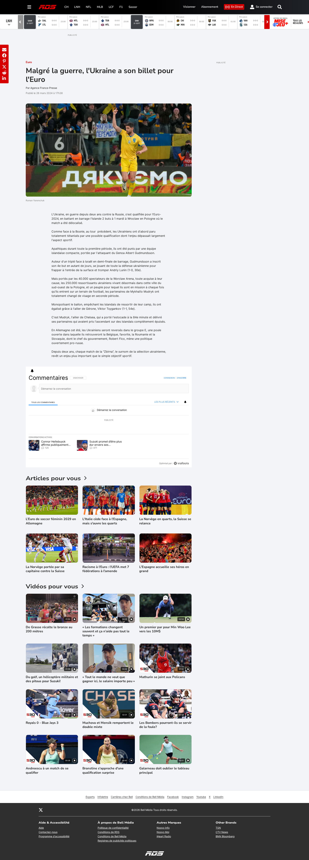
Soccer (133, 7)
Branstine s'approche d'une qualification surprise (103, 770)
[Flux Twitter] (41, 810)
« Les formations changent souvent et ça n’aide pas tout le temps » (105, 631)
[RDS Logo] (48, 7)
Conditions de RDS (108, 832)
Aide (41, 827)
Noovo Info (163, 827)
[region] (109, 420)
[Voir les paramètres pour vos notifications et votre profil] (32, 370)
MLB (100, 7)
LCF (111, 7)
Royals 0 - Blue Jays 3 (42, 723)
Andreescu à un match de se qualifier (47, 770)
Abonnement (209, 7)
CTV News (222, 832)
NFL (88, 7)
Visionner (189, 7)
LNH (77, 7)
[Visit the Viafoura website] (181, 463)
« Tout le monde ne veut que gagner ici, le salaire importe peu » (108, 679)
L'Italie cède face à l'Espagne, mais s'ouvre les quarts (104, 521)
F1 (121, 7)
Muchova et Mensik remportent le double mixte (108, 725)
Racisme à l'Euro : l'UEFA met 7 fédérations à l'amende (105, 569)
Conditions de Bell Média (150, 796)
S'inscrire (181, 378)
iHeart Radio (164, 836)
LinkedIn (218, 796)
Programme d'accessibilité (54, 836)
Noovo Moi (163, 832)
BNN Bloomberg (225, 836)
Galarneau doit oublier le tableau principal (164, 770)
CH (66, 7)
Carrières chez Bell (122, 796)
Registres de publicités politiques (117, 840)
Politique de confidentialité (113, 827)
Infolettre (102, 796)
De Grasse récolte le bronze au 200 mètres (49, 629)
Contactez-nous (48, 832)
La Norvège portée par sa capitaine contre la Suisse (45, 569)
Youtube (201, 796)
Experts (90, 796)
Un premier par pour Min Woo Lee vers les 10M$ (165, 629)
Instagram (187, 796)
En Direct (237, 7)
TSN (218, 827)
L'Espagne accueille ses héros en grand (164, 569)
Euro (29, 62)
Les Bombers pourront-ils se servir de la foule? (165, 725)
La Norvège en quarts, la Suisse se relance (165, 521)
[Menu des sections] (29, 7)
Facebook (173, 796)
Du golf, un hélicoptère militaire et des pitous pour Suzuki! (52, 679)
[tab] (43, 402)
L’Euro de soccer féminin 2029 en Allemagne (51, 521)
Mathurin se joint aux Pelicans (162, 677)
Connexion (169, 378)
